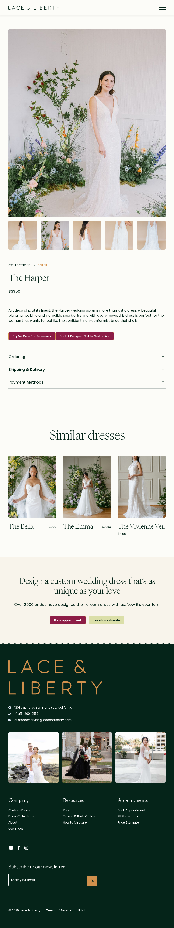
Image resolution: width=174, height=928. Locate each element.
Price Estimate (128, 822)
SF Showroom (128, 816)
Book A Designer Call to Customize (84, 336)
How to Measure (75, 822)
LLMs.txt (82, 910)
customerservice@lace (43, 720)
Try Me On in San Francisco (32, 336)
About (12, 822)
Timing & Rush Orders (79, 816)
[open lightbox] (87, 123)
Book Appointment (131, 810)
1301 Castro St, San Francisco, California (43, 707)
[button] (161, 8)
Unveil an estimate (107, 620)
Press (67, 810)
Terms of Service (59, 910)
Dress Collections (21, 816)
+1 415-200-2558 (26, 714)
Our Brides (16, 828)
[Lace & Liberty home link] (87, 677)
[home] (33, 7)
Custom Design (19, 810)
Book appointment (67, 620)
